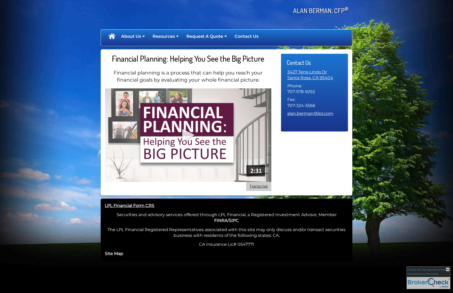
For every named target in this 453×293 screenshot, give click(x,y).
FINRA (221, 220)
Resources (164, 36)
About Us (131, 36)
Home (111, 36)
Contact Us (246, 36)
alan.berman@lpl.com (310, 113)
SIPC (234, 220)
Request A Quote (204, 36)
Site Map (114, 253)
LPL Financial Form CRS (129, 205)
